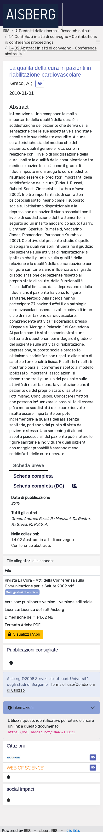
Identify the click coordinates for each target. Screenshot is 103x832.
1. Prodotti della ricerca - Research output (53, 31)
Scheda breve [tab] (28, 465)
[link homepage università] (20, 42)
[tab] (74, 486)
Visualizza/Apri (25, 634)
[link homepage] (33, 16)
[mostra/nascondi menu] (98, 41)
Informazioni (23, 707)
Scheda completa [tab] (33, 476)
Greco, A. (20, 83)
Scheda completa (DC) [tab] (38, 485)
